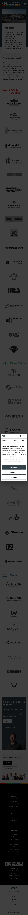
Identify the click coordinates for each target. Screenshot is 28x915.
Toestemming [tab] (5, 440)
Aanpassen (13, 472)
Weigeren (14, 477)
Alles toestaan (14, 467)
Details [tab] (14, 440)
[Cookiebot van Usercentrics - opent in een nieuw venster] (19, 436)
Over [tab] (23, 440)
